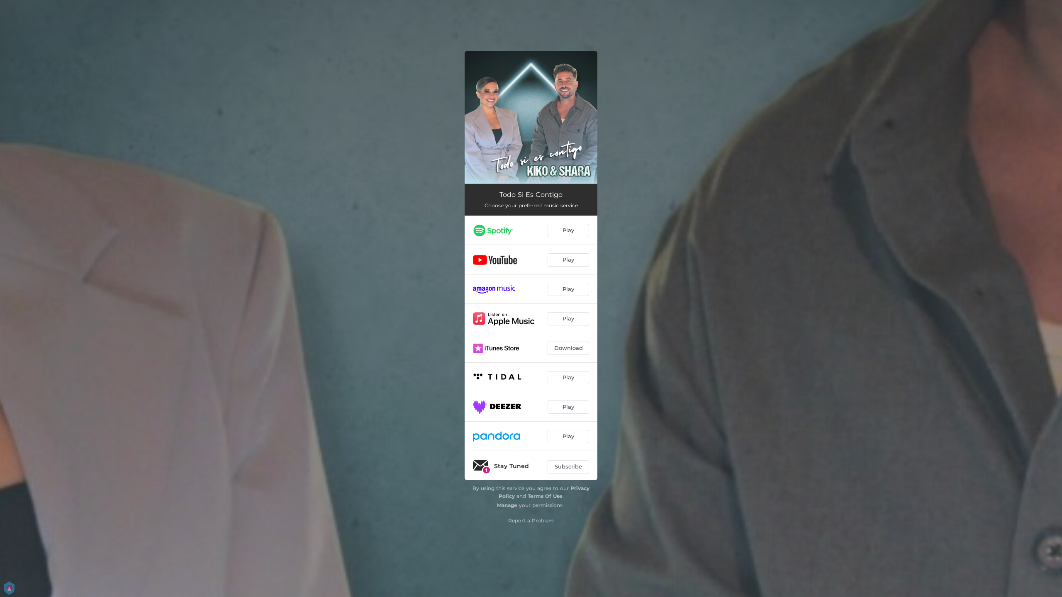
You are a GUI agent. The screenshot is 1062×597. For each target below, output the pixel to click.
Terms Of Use (545, 496)
